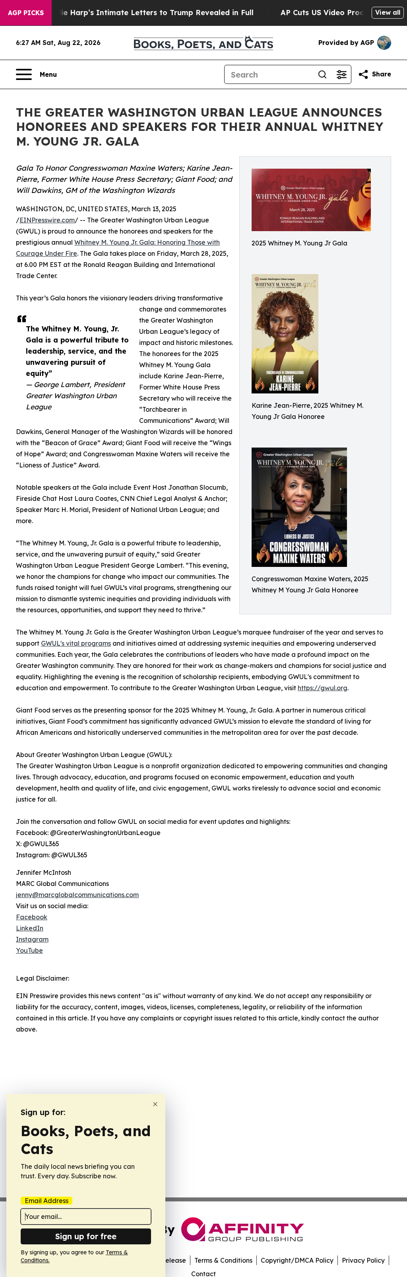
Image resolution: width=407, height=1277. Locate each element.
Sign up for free (85, 1236)
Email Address (46, 1201)
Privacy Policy (363, 1260)
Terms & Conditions (223, 1260)
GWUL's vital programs (76, 643)
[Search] (322, 74)
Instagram (32, 939)
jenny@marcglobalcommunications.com (77, 895)
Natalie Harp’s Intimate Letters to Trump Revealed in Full (147, 12)
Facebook (31, 917)
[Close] (155, 1104)
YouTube (29, 950)
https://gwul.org (322, 688)
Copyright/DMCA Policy (297, 1260)
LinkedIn (29, 928)
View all (387, 12)
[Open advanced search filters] (341, 74)
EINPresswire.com (47, 220)
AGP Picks (26, 13)
